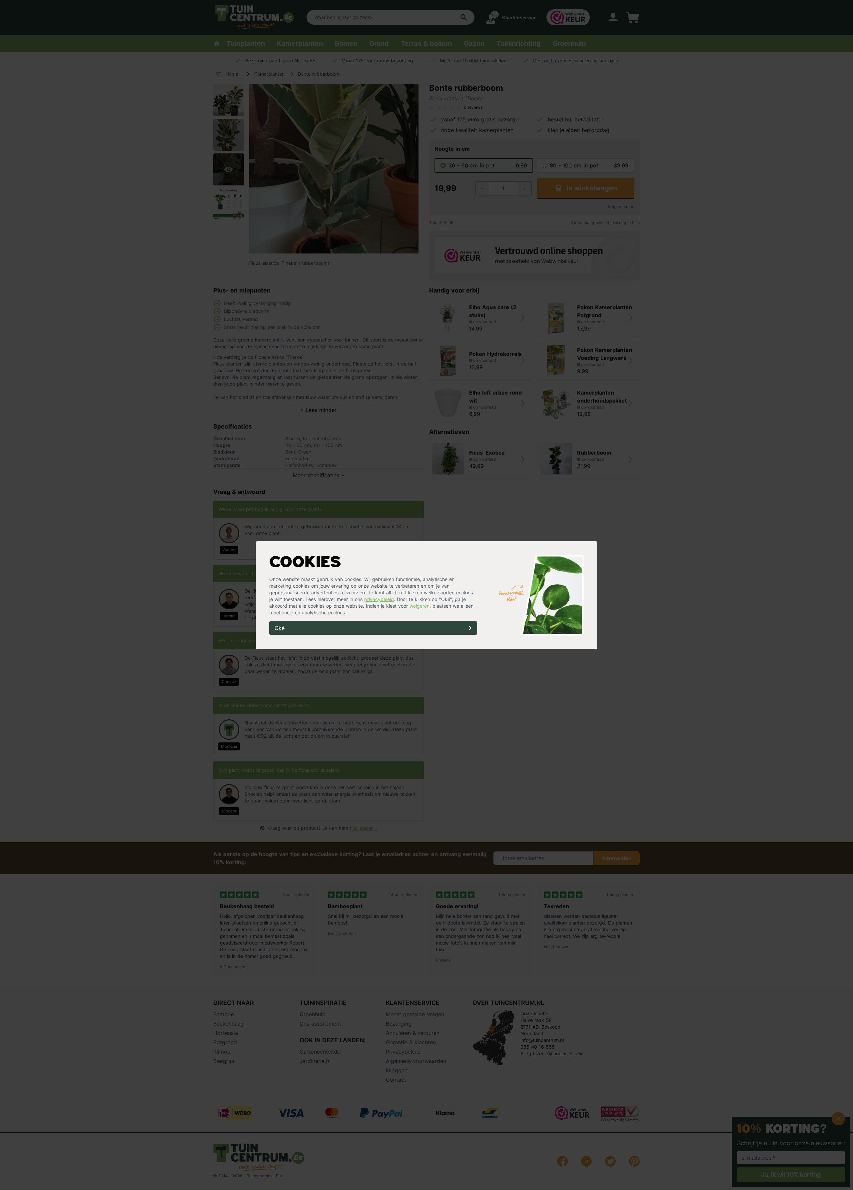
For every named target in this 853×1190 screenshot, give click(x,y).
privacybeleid (379, 599)
